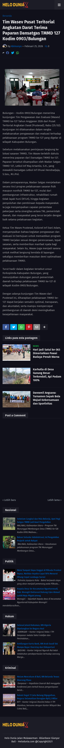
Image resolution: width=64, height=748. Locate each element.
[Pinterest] (29, 327)
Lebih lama (54, 500)
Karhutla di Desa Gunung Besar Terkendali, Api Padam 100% (47, 375)
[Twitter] (12, 52)
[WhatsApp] (17, 52)
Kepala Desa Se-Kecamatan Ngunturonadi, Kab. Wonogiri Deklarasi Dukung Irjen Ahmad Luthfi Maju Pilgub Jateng (38, 592)
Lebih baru (10, 500)
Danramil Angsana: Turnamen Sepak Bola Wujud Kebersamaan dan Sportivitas (46, 398)
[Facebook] (7, 52)
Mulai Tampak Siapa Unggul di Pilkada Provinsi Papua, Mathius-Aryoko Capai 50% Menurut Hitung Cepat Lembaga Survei (39, 573)
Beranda (7, 16)
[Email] (36, 327)
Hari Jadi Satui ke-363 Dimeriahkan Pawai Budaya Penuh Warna (46, 353)
